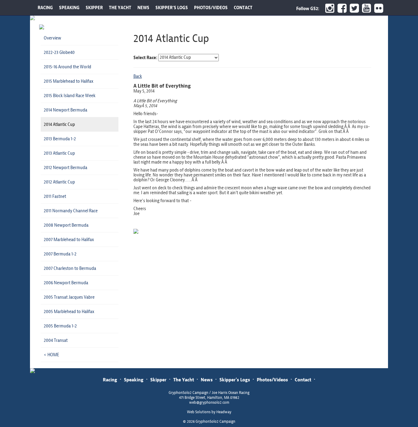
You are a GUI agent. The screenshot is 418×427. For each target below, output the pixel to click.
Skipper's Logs (234, 379)
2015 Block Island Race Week (69, 96)
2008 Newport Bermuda (66, 225)
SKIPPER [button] (94, 8)
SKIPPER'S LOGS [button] (171, 8)
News (207, 379)
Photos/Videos (272, 379)
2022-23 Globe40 (59, 52)
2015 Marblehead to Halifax (68, 81)
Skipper (158, 379)
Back (137, 76)
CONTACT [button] (243, 8)
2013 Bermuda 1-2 (60, 139)
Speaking (134, 379)
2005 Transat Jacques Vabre (69, 297)
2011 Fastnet (55, 196)
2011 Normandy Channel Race (71, 211)
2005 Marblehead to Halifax (69, 311)
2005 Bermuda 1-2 (60, 326)
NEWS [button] (143, 8)
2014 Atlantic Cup (59, 124)
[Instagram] (328, 8)
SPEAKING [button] (69, 8)
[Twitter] (353, 8)
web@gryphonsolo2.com (209, 402)
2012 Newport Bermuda (65, 167)
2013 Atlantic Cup (59, 153)
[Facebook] (340, 8)
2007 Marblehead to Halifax (69, 239)
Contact (303, 379)
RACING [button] (45, 8)
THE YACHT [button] (120, 8)
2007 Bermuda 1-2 (60, 254)
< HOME (51, 355)
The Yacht (183, 379)
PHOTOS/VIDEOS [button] (211, 8)
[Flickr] (379, 8)
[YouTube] (365, 8)
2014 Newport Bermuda (65, 110)
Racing (110, 379)
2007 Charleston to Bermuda (70, 268)
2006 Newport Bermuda (66, 283)
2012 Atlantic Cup (59, 182)
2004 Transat (56, 340)
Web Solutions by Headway (209, 412)
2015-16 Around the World (67, 67)
